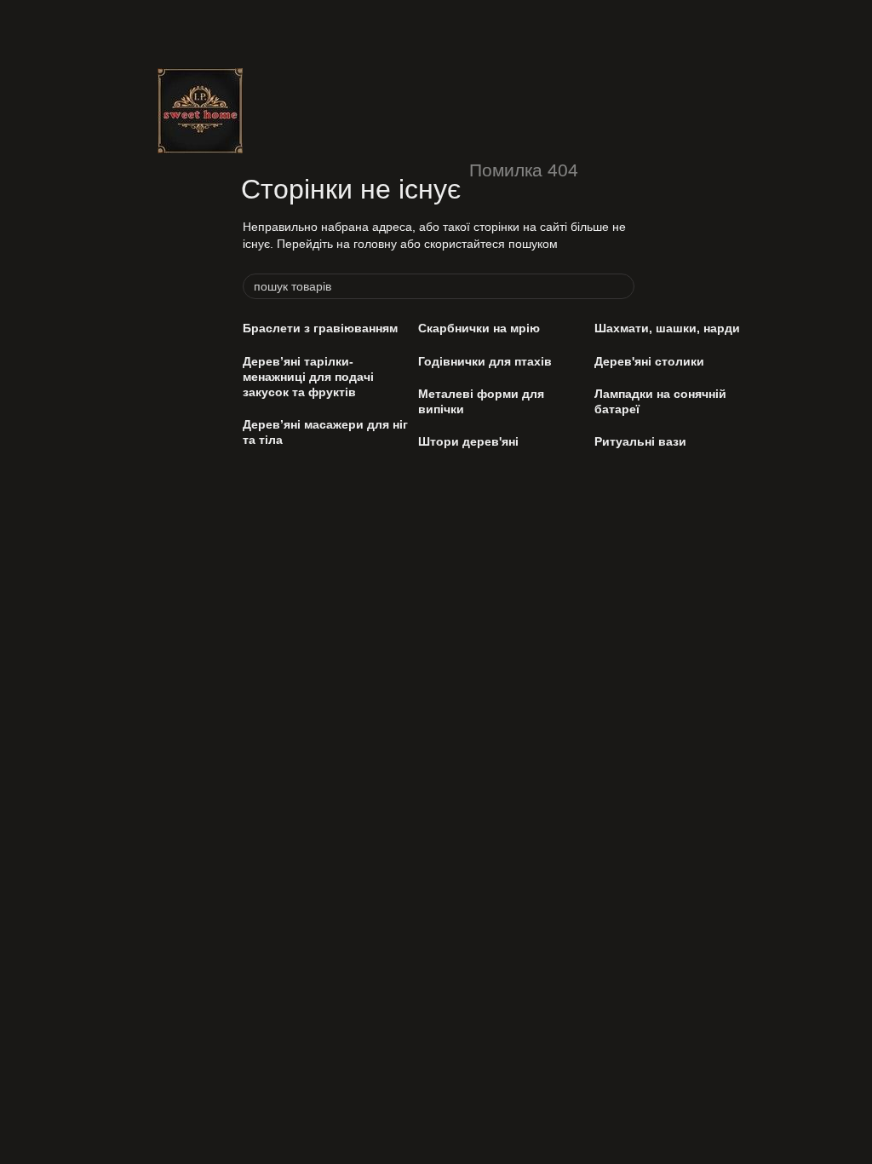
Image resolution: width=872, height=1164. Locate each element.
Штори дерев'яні (468, 441)
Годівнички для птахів (485, 361)
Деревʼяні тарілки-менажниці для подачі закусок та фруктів (308, 376)
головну (375, 244)
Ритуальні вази (640, 441)
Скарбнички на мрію (479, 328)
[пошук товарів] (620, 286)
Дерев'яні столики (649, 361)
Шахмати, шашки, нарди (667, 328)
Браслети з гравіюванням (320, 328)
